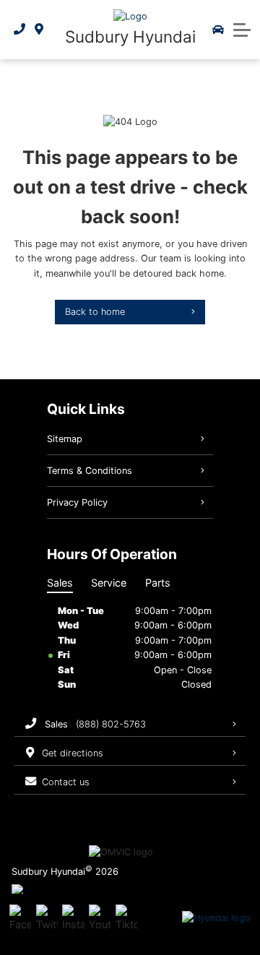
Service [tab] (108, 582)
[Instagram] (73, 918)
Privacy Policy (77, 502)
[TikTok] (126, 918)
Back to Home (95, 311)
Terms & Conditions (89, 470)
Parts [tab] (157, 582)
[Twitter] (47, 918)
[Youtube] (99, 918)
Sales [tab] (60, 582)
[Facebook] (20, 918)
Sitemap (64, 438)
